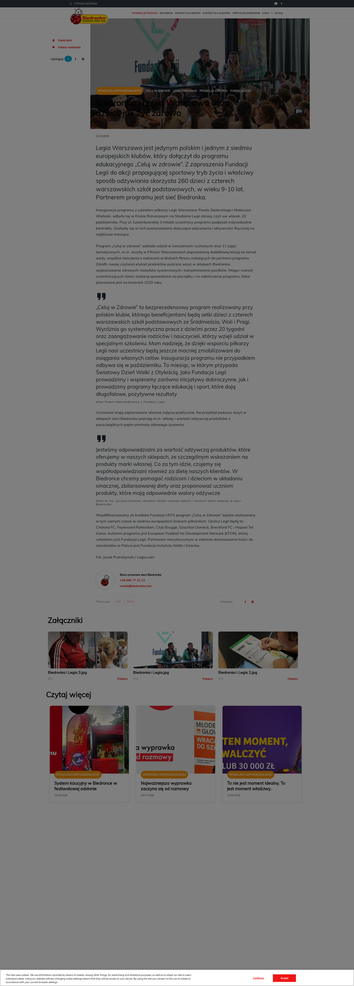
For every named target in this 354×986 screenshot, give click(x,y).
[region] (177, 978)
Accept (285, 977)
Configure (258, 977)
